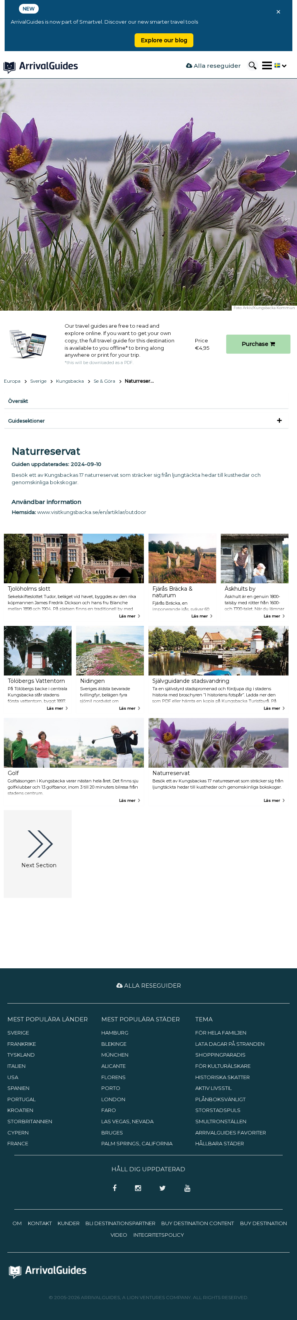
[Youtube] (184, 1189)
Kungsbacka (70, 381)
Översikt (18, 401)
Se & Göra (104, 381)
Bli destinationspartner (120, 1223)
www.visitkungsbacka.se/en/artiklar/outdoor (91, 512)
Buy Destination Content (197, 1223)
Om (17, 1223)
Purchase (256, 343)
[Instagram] (135, 1189)
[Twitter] (160, 1189)
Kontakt (40, 1223)
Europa (12, 381)
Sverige (38, 381)
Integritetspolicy (158, 1235)
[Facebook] (112, 1189)
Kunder (69, 1223)
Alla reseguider (216, 65)
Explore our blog (164, 40)
